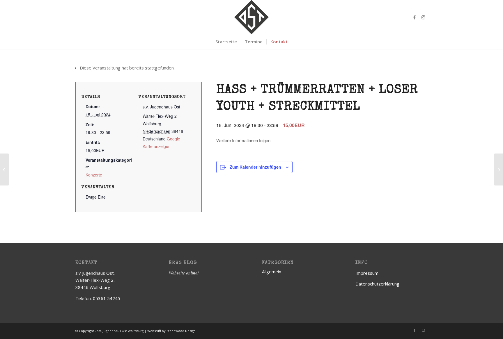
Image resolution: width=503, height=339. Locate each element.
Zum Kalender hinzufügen (255, 167)
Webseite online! (184, 273)
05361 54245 (106, 298)
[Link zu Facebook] (414, 17)
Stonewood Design (181, 331)
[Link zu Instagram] (423, 17)
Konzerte (94, 175)
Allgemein (271, 271)
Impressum (366, 273)
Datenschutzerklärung (377, 284)
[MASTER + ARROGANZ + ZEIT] (4, 169)
